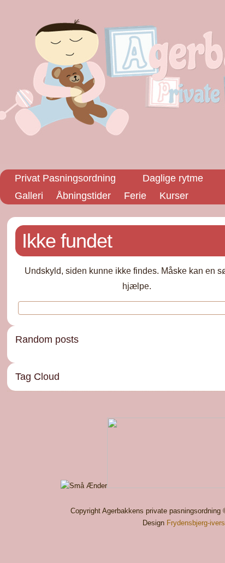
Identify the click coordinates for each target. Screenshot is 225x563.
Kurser (173, 195)
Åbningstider (83, 195)
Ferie (135, 195)
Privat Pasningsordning (65, 178)
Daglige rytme (173, 178)
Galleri (29, 195)
